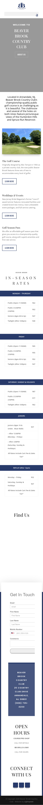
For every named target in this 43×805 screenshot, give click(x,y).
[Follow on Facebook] (15, 785)
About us (21, 54)
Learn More (9, 181)
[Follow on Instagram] (27, 785)
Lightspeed (28, 801)
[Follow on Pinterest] (21, 785)
